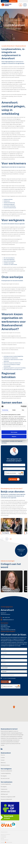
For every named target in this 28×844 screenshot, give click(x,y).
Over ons (3, 755)
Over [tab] (23, 410)
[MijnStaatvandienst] (20, 4)
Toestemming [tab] (5, 410)
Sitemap (2, 838)
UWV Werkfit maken (5, 791)
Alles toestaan (14, 432)
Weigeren (14, 436)
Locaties (11, 20)
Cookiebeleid (3, 837)
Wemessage (9, 842)
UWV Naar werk (4, 794)
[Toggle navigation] (24, 4)
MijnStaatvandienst (5, 765)
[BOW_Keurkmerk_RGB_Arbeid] (10, 811)
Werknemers (13, 1)
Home (6, 20)
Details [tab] (14, 410)
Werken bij (3, 762)
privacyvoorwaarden (12, 678)
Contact (2, 760)
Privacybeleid (3, 835)
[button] (6, 539)
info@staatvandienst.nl (8, 619)
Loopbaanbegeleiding (6, 773)
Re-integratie (4, 776)
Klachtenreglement (4, 839)
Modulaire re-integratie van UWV (8, 796)
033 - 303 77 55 (6, 617)
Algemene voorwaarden (5, 834)
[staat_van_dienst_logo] (10, 4)
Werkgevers (4, 1)
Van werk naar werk (5, 778)
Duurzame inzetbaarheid (6, 770)
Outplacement (4, 789)
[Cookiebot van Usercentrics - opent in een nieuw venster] (21, 406)
